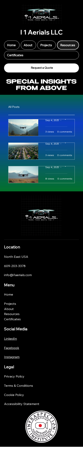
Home (8, 294)
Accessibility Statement (21, 404)
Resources (12, 314)
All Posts (14, 107)
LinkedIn (10, 339)
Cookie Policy (14, 395)
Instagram (12, 357)
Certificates (12, 319)
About (9, 309)
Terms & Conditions (18, 386)
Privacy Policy (14, 376)
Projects (10, 304)
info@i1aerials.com (18, 275)
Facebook (11, 348)
